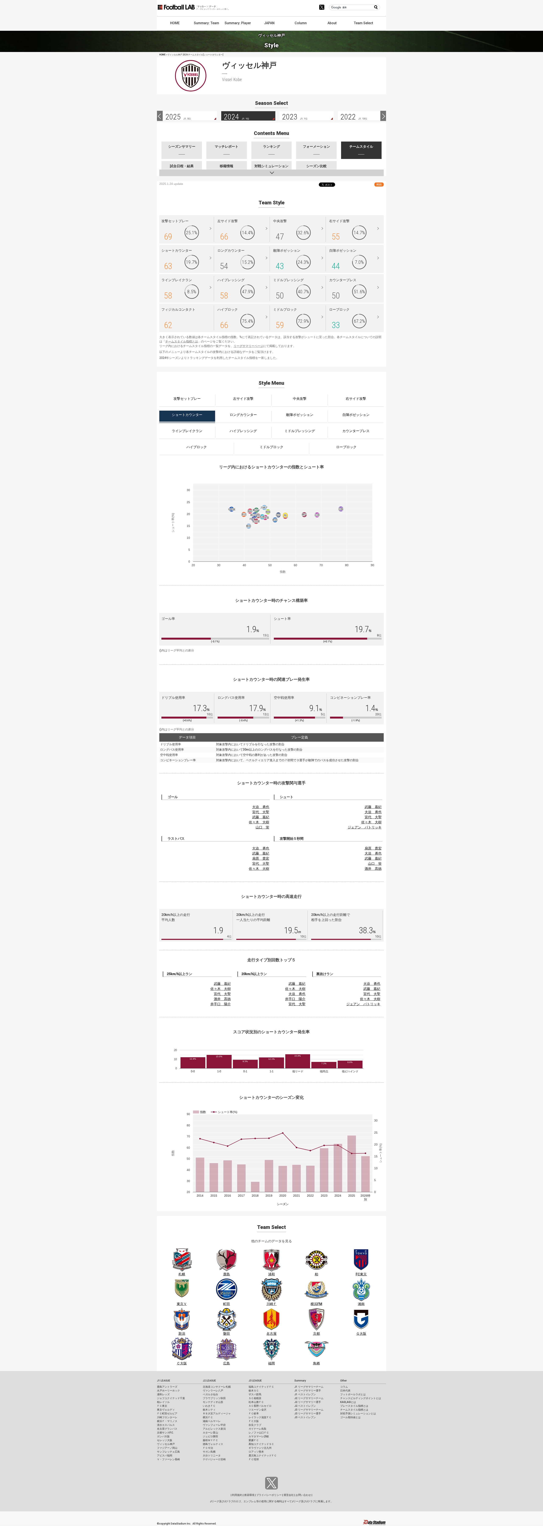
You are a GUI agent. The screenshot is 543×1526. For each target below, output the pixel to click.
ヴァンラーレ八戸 (213, 1390)
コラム (344, 1386)
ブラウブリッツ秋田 (214, 1398)
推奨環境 (249, 1495)
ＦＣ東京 (162, 1405)
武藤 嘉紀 (260, 817)
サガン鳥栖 (209, 1451)
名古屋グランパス (167, 1428)
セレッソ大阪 (164, 1440)
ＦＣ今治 (208, 1447)
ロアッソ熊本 (256, 1451)
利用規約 (237, 1495)
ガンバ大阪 (163, 1436)
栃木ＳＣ (254, 1390)
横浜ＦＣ (208, 1417)
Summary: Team (206, 23)
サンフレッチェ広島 (168, 1451)
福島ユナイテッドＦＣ (261, 1386)
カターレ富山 (210, 1432)
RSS (379, 184)
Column (301, 23)
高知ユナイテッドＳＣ (261, 1444)
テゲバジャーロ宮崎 (214, 1459)
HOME (175, 23)
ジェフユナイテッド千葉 (171, 1398)
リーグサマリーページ (248, 346)
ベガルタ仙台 (210, 1394)
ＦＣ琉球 (254, 1459)
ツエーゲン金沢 (257, 1409)
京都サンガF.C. (165, 1432)
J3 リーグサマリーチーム (308, 1409)
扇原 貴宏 (260, 858)
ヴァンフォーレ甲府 (214, 1425)
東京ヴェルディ (166, 1409)
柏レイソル (163, 1402)
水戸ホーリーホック (168, 1390)
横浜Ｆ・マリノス (167, 1421)
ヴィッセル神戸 (166, 1444)
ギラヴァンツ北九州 (260, 1447)
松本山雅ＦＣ (256, 1402)
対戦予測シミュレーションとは (358, 1413)
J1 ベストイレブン (305, 1394)
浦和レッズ (163, 1394)
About (332, 23)
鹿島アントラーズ (167, 1386)
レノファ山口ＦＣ (259, 1432)
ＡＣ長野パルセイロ (260, 1405)
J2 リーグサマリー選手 (307, 1402)
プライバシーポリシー (269, 1495)
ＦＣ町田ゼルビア (167, 1413)
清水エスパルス (166, 1425)
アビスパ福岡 (164, 1455)
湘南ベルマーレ (212, 1421)
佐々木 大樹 (259, 822)
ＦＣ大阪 (254, 1421)
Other (343, 1380)
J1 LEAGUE (163, 1380)
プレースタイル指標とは (354, 1405)
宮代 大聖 (260, 812)
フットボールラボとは (353, 1394)
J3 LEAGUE (255, 1380)
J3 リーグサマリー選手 (307, 1413)
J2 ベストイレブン (305, 1405)
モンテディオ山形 (213, 1402)
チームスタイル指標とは (181, 341)
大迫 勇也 (260, 807)
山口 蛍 (262, 827)
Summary (300, 1380)
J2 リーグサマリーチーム (308, 1398)
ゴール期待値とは (350, 1417)
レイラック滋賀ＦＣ (260, 1417)
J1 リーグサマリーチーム (308, 1386)
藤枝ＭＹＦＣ (210, 1440)
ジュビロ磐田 (210, 1436)
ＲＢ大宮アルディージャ (217, 1413)
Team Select (363, 23)
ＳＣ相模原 (255, 1398)
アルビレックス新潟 (214, 1428)
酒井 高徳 (373, 869)
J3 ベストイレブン (305, 1417)
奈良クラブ (255, 1425)
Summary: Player (238, 23)
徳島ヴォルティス (213, 1444)
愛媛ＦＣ (254, 1440)
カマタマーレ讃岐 (259, 1436)
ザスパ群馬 (255, 1394)
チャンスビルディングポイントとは (360, 1398)
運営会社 (289, 1495)
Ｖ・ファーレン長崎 (168, 1459)
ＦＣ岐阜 (254, 1413)
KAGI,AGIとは (348, 1402)
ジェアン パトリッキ (365, 827)
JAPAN (269, 23)
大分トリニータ (212, 1455)
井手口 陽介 (220, 1004)
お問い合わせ (303, 1495)
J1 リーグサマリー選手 (307, 1390)
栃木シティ (209, 1409)
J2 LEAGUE (209, 1380)
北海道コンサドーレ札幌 (217, 1386)
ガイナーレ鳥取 (257, 1428)
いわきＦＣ (209, 1405)
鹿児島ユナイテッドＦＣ (263, 1455)
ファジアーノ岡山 (167, 1447)
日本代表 (345, 1390)
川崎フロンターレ (167, 1417)
